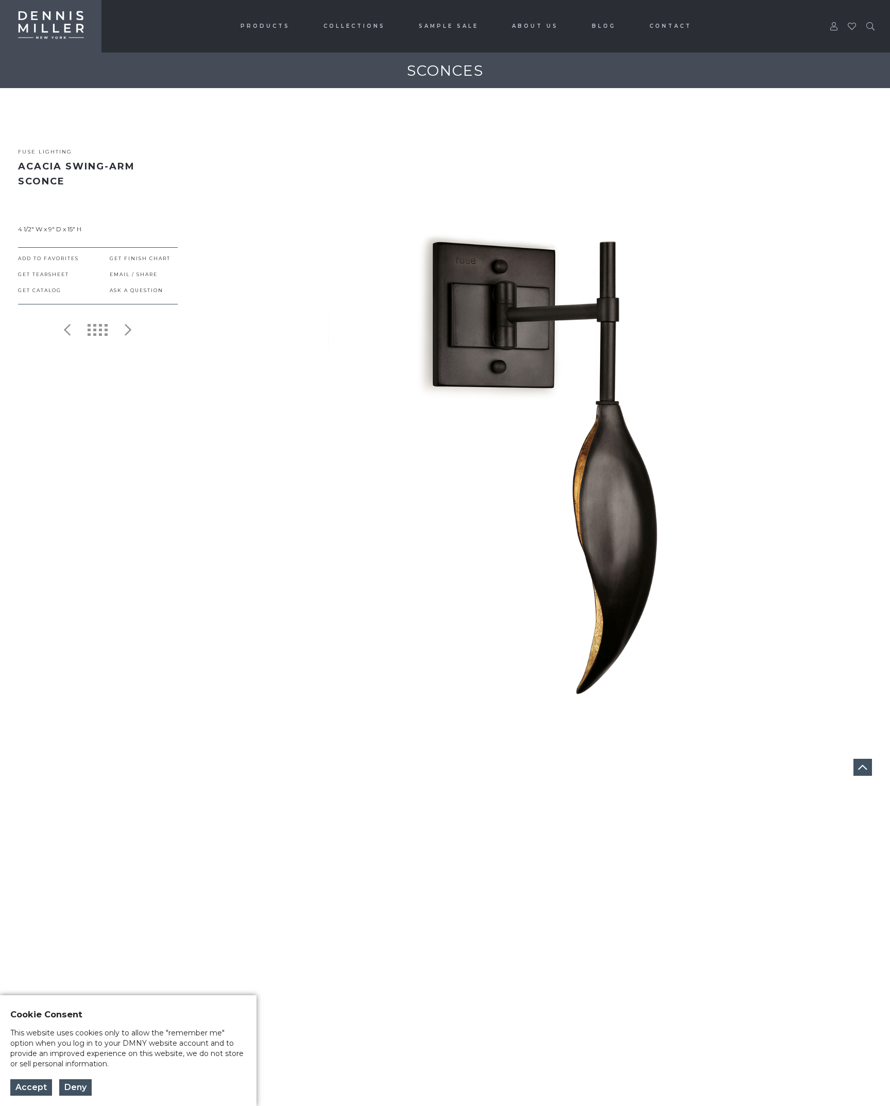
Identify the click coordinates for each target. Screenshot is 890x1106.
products (265, 26)
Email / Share (134, 274)
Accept (31, 1087)
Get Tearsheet (43, 274)
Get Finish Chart (140, 258)
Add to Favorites (48, 258)
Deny (75, 1087)
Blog (604, 26)
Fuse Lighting (45, 151)
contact (670, 26)
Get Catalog (39, 290)
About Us (535, 26)
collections (354, 26)
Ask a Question (136, 290)
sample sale (448, 26)
